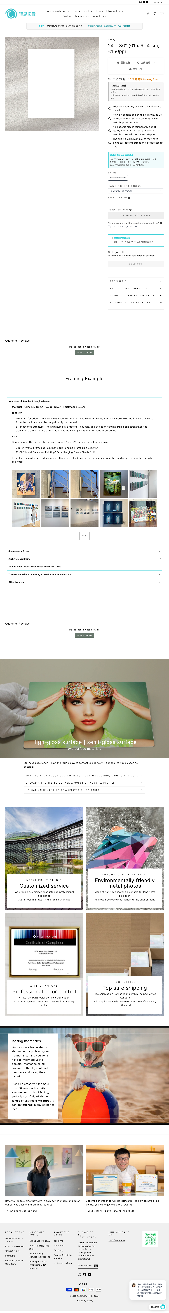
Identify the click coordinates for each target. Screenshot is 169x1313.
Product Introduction (108, 11)
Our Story (59, 1250)
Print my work (81, 11)
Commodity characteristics (132, 295)
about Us (99, 16)
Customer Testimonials (75, 16)
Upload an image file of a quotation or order (63, 790)
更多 (84, 535)
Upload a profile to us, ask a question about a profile (70, 783)
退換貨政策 (10, 1256)
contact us (59, 1245)
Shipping (126, 255)
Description (119, 281)
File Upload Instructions (130, 302)
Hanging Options (122, 186)
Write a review (84, 352)
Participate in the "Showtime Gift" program (38, 1264)
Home (111, 39)
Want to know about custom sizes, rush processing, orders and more (82, 776)
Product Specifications (129, 288)
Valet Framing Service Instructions (39, 1255)
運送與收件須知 (12, 1251)
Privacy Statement (14, 1246)
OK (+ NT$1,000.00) (124, 227)
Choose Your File (136, 215)
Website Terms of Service (14, 1240)
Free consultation (56, 11)
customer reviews (63, 1263)
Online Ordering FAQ (39, 1241)
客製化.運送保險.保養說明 (39, 1247)
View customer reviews (22, 1211)
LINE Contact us (117, 1240)
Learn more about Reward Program (111, 1211)
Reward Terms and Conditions (14, 1262)
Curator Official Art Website (64, 1257)
